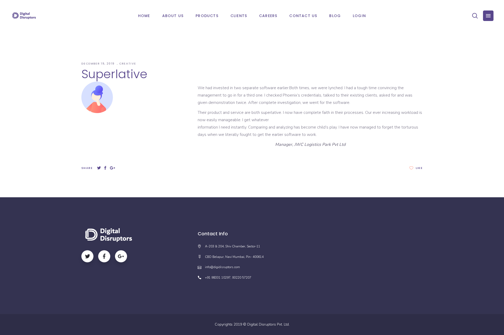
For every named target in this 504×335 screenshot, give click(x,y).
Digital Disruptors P (263, 324)
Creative (127, 63)
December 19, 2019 (98, 63)
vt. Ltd (284, 324)
